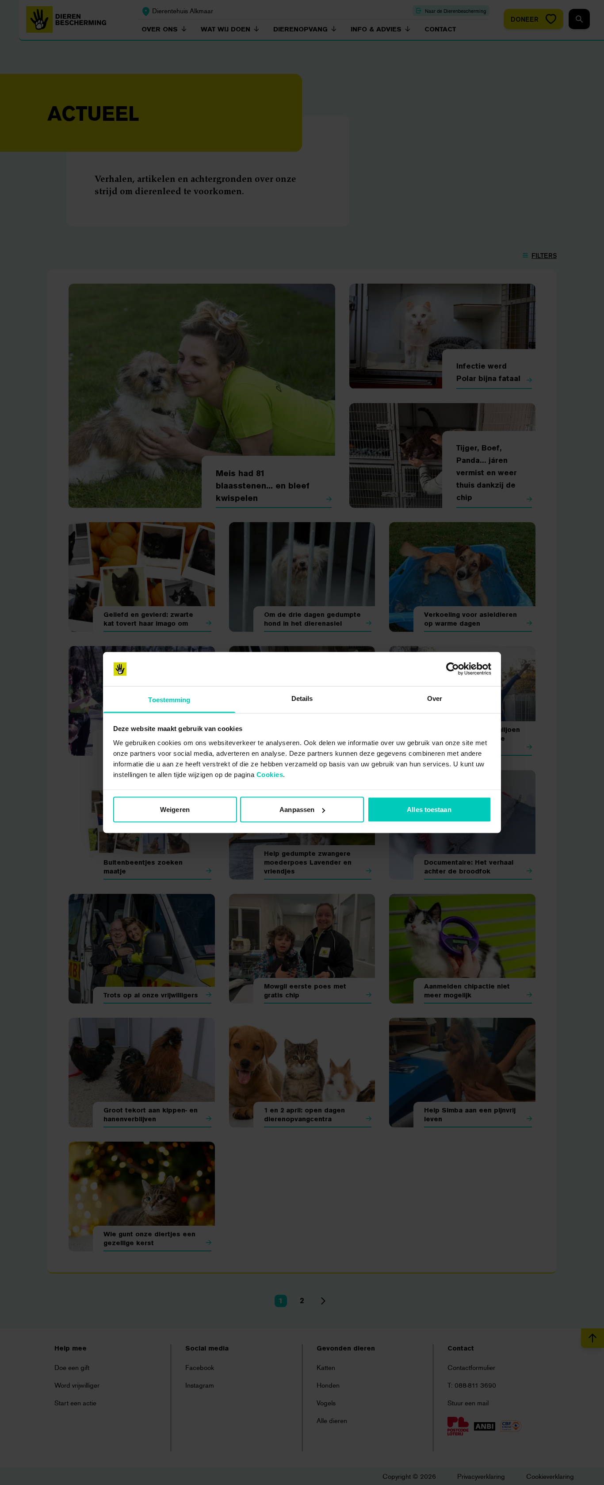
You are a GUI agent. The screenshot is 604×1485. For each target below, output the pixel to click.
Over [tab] (434, 698)
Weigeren (175, 809)
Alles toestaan (429, 809)
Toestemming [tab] (169, 699)
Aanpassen (296, 809)
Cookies (269, 774)
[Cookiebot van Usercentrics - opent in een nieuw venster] (452, 669)
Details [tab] (302, 698)
